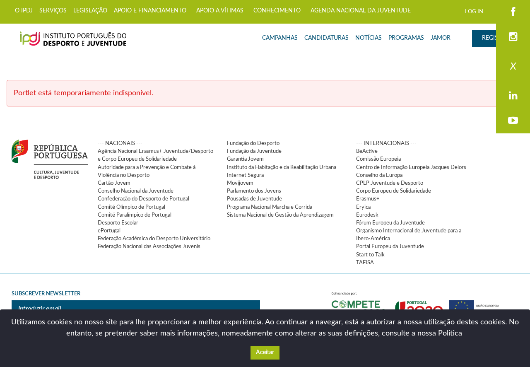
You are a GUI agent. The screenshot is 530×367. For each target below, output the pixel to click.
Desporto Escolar (118, 222)
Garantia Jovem (245, 159)
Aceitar (265, 352)
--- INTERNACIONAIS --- (386, 143)
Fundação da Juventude (254, 151)
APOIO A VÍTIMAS (219, 11)
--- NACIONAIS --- (120, 143)
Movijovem (240, 183)
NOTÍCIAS (368, 38)
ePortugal (109, 230)
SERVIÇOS (53, 11)
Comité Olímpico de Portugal (131, 207)
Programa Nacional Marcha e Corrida (269, 207)
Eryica (363, 207)
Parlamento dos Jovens (254, 190)
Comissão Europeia (378, 159)
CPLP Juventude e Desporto (389, 183)
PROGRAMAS (406, 38)
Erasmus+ (368, 198)
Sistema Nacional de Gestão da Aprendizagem (280, 214)
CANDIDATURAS (326, 38)
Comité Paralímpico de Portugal (134, 214)
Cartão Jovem (114, 183)
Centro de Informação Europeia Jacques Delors (411, 167)
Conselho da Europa (379, 175)
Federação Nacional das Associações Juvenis (149, 246)
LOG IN (474, 11)
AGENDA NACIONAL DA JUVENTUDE (361, 11)
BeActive (367, 151)
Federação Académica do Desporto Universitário (154, 238)
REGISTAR (495, 38)
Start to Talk (370, 254)
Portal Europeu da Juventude (390, 246)
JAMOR (440, 38)
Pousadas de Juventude (254, 198)
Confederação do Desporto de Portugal (143, 198)
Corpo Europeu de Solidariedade (393, 190)
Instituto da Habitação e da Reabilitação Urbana (281, 167)
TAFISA (365, 262)
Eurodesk (367, 214)
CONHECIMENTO (277, 11)
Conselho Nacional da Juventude (135, 190)
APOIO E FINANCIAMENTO (150, 11)
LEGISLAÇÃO (90, 11)
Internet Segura (245, 175)
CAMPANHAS (280, 38)
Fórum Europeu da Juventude (390, 222)
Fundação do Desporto (253, 143)
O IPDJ (24, 11)
